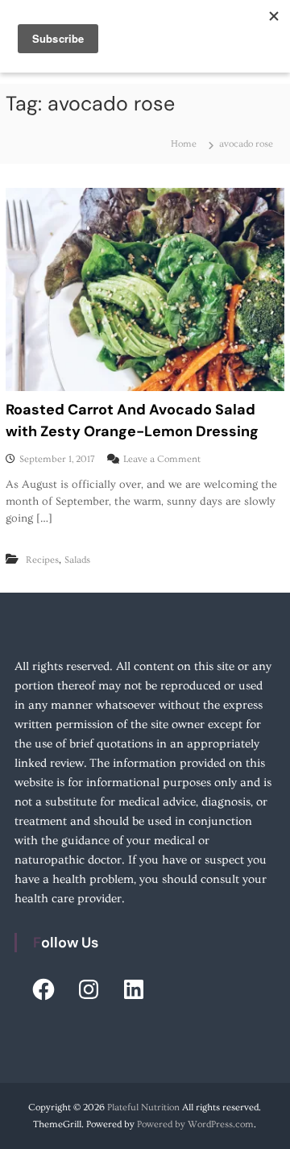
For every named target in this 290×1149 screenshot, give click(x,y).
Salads (77, 560)
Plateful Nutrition (143, 1107)
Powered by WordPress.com (195, 1124)
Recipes (42, 560)
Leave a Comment (162, 459)
